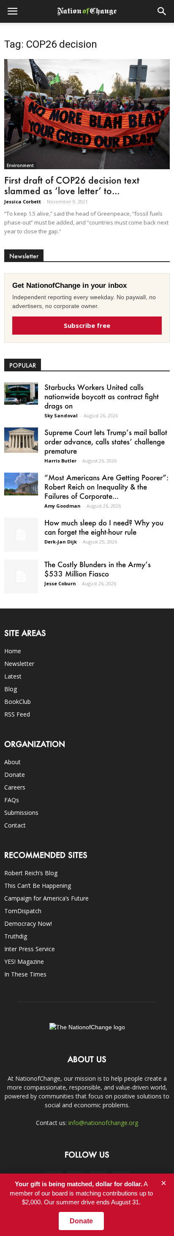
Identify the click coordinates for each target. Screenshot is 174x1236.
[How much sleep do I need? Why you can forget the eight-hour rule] (21, 535)
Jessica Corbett (22, 201)
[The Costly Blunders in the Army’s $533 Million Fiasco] (21, 576)
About (12, 762)
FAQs (11, 800)
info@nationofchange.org (103, 1123)
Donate (14, 775)
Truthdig (15, 936)
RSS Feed (17, 714)
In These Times (25, 974)
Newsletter (19, 664)
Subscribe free (87, 325)
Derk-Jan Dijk (60, 541)
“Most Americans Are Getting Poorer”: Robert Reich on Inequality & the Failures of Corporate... (106, 486)
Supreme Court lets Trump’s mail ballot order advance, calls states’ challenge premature (105, 441)
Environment (20, 165)
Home (12, 651)
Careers (14, 787)
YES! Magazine (24, 961)
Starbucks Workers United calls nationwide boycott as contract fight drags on (101, 396)
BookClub (17, 702)
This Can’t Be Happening (37, 886)
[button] (162, 11)
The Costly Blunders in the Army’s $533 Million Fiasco (97, 569)
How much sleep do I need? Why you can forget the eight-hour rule (103, 527)
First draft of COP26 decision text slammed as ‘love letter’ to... (71, 185)
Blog (10, 689)
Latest (13, 676)
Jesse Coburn (60, 583)
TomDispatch (22, 911)
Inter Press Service (29, 949)
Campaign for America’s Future (46, 898)
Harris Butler (60, 460)
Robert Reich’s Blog (30, 873)
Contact (15, 825)
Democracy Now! (28, 924)
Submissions (21, 813)
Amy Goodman (62, 506)
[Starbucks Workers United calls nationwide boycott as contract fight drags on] (21, 393)
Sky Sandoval (61, 415)
